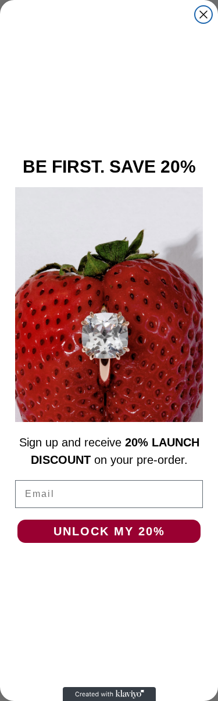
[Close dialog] (203, 14)
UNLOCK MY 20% (109, 531)
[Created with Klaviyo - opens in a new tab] (109, 694)
